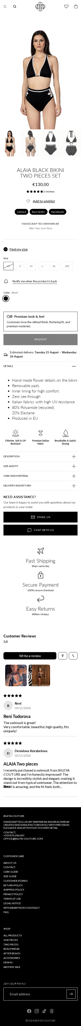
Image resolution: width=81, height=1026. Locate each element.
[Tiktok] (44, 1011)
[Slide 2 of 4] (30, 143)
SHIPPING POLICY (13, 889)
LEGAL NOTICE (12, 903)
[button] (35, 191)
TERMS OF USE (12, 898)
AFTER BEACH (11, 953)
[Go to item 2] (39, 675)
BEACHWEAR (11, 948)
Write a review (30, 656)
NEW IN (8, 962)
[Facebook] (29, 1011)
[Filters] (62, 655)
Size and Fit (10, 466)
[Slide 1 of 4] (10, 143)
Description (11, 456)
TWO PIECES (10, 944)
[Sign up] (71, 994)
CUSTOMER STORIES (15, 880)
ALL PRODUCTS (12, 935)
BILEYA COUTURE (45, 1020)
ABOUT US (9, 862)
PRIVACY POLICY (13, 894)
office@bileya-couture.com (23, 838)
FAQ (6, 912)
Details (8, 366)
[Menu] (5, 6)
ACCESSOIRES (11, 957)
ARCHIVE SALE (12, 966)
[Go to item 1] (16, 675)
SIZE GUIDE (10, 876)
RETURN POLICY (13, 885)
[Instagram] (36, 1011)
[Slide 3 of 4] (51, 143)
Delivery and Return (17, 485)
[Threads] (51, 1011)
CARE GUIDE (10, 871)
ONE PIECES (10, 940)
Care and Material (15, 475)
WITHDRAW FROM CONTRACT (21, 907)
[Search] (15, 6)
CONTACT (9, 867)
